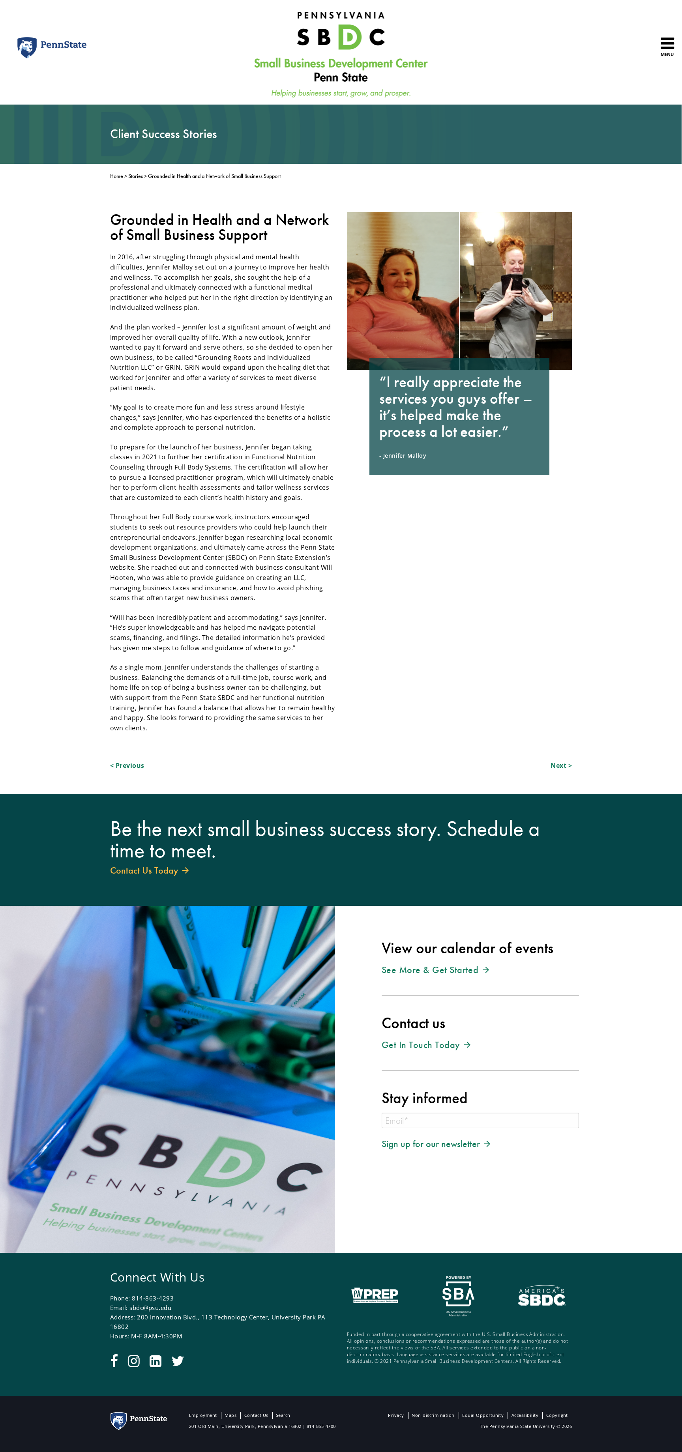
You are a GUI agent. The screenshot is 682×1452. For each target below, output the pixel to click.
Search (283, 1415)
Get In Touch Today (422, 1044)
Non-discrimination (433, 1415)
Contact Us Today (145, 870)
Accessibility (525, 1415)
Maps (230, 1415)
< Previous (127, 765)
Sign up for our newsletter (432, 1143)
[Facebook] (114, 1360)
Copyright (557, 1415)
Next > (561, 765)
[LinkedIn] (155, 1360)
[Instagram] (134, 1360)
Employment (203, 1415)
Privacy (396, 1415)
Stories (135, 176)
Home (116, 176)
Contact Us (256, 1415)
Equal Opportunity (483, 1415)
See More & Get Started (431, 969)
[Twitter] (177, 1360)
